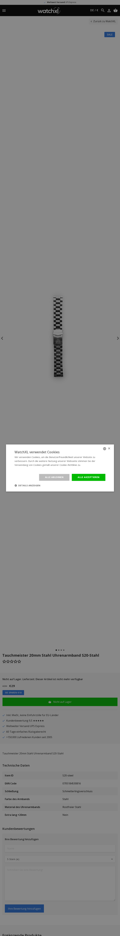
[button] (27, 485)
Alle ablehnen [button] (54, 477)
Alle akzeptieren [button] (88, 477)
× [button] (109, 448)
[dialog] (60, 468)
